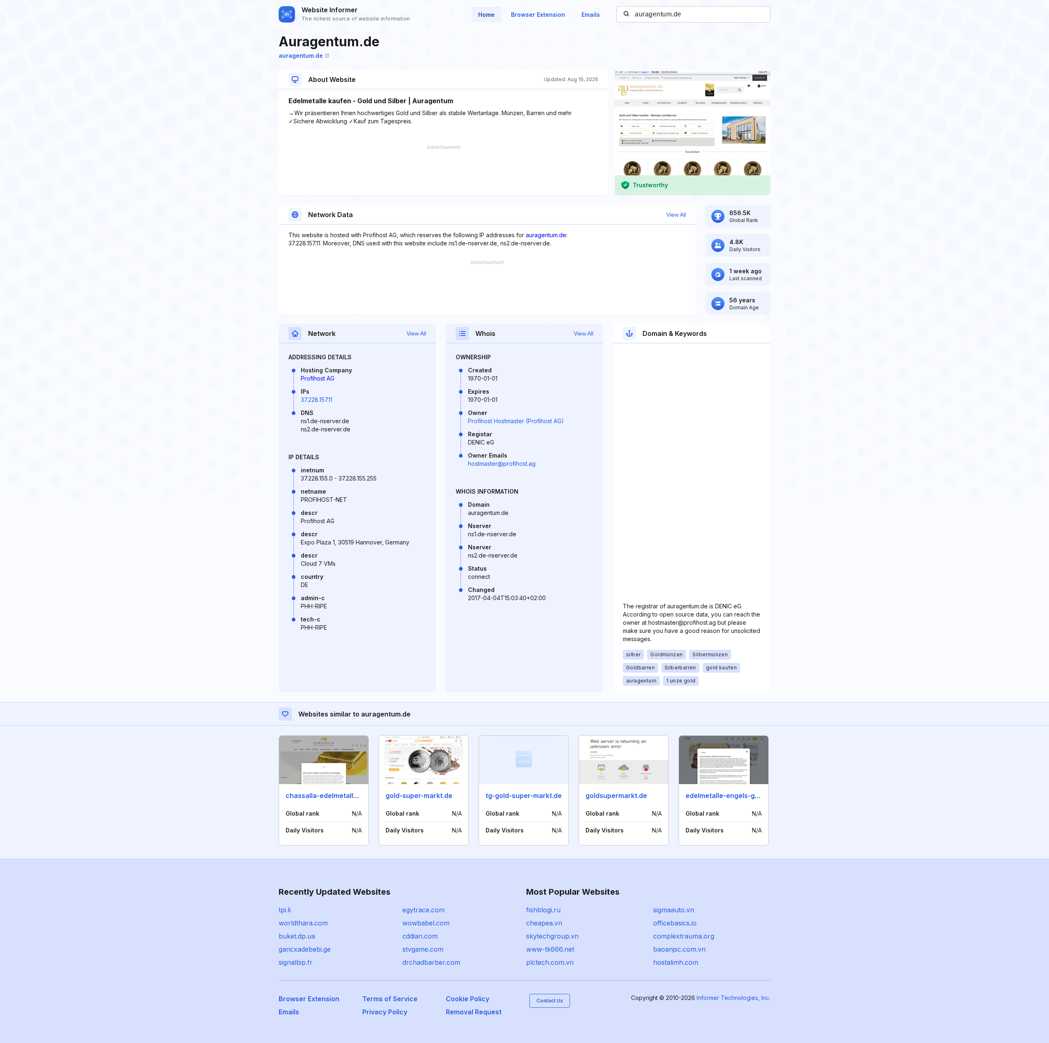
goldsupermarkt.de (616, 795)
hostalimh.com (675, 962)
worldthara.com (303, 923)
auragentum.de (301, 55)
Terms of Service (390, 999)
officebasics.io (675, 923)
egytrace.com (423, 910)
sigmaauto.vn (673, 910)
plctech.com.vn (550, 962)
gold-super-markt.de (419, 795)
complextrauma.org (683, 936)
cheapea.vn (544, 923)
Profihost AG (317, 378)
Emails (590, 14)
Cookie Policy (467, 999)
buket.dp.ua (297, 936)
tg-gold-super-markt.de (524, 795)
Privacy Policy (384, 1012)
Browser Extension (538, 14)
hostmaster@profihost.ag (502, 463)
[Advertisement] (443, 170)
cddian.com (420, 936)
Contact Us (549, 1001)
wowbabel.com (426, 923)
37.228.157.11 (316, 399)
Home (486, 14)
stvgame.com (422, 949)
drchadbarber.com (431, 962)
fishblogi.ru (543, 910)
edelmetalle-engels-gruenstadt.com (744, 795)
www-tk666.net (550, 949)
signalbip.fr (296, 962)
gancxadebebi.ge (305, 949)
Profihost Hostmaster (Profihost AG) (516, 420)
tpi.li (285, 910)
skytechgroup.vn (552, 936)
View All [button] (676, 214)
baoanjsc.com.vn (679, 949)
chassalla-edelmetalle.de (326, 795)
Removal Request (474, 1012)
